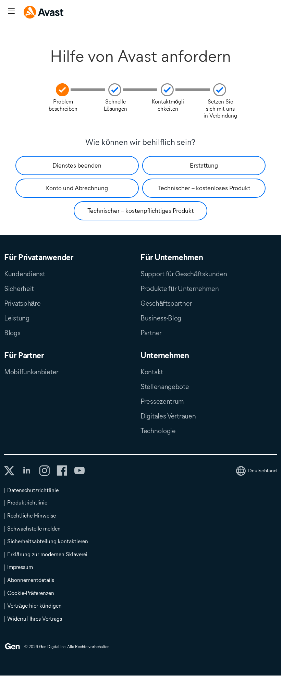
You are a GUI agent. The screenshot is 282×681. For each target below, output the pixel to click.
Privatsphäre (22, 303)
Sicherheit (19, 288)
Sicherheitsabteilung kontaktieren (47, 541)
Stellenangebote (164, 386)
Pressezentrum (162, 401)
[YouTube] (79, 470)
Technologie (158, 431)
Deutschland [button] (262, 470)
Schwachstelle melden (34, 528)
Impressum (20, 567)
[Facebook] (62, 470)
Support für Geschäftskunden (183, 274)
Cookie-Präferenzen (30, 593)
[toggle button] (10, 11)
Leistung (16, 318)
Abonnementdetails (30, 580)
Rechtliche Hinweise (31, 515)
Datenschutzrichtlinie (33, 490)
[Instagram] (44, 470)
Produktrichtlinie (27, 502)
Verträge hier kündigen (34, 606)
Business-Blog (160, 318)
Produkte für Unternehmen (179, 288)
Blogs (12, 333)
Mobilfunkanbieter (31, 372)
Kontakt (151, 372)
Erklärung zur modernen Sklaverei (47, 554)
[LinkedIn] (26, 470)
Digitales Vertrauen (168, 416)
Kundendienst (24, 274)
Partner (151, 333)
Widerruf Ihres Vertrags (34, 619)
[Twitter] (9, 470)
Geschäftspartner (166, 303)
